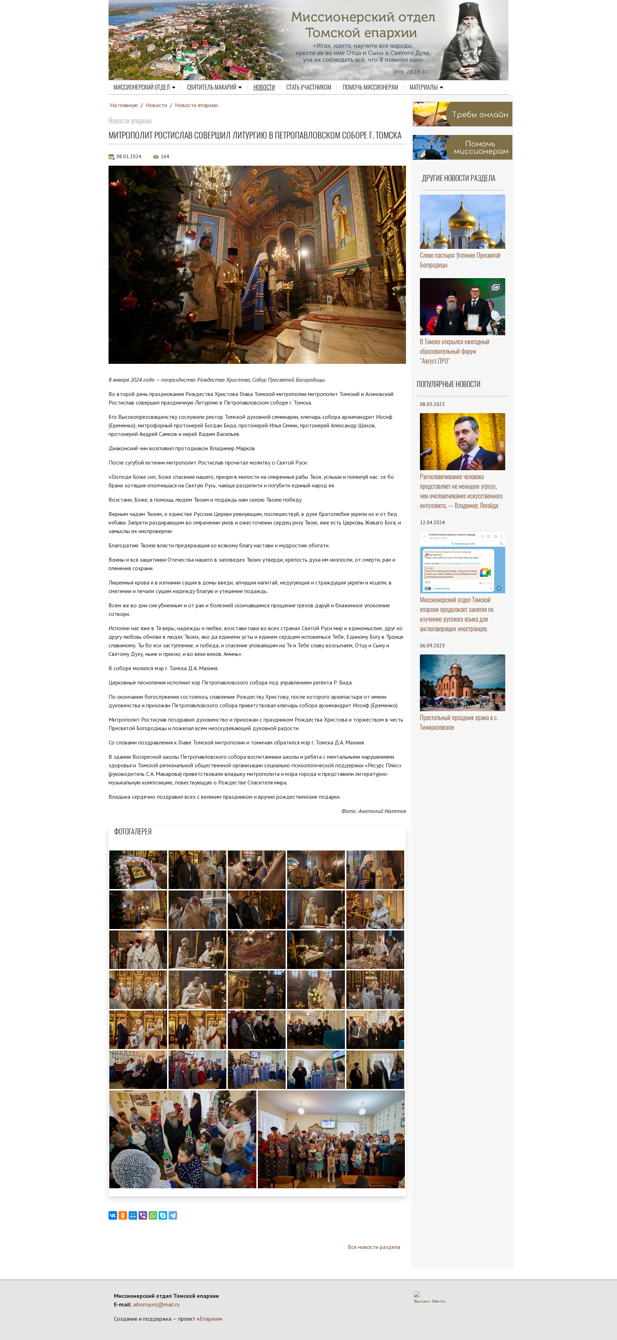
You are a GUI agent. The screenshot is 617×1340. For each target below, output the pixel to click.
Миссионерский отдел (142, 87)
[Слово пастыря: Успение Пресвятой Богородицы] (463, 222)
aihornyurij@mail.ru (156, 1304)
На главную (124, 105)
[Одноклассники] (123, 1215)
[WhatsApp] (153, 1215)
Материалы (424, 87)
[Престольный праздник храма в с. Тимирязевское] (463, 682)
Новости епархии (196, 105)
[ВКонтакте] (113, 1215)
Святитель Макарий (211, 87)
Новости (264, 87)
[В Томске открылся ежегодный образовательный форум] (463, 306)
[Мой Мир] (133, 1215)
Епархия (210, 1318)
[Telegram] (173, 1215)
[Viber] (143, 1215)
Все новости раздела (374, 1246)
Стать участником (308, 87)
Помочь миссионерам (370, 87)
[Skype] (163, 1215)
